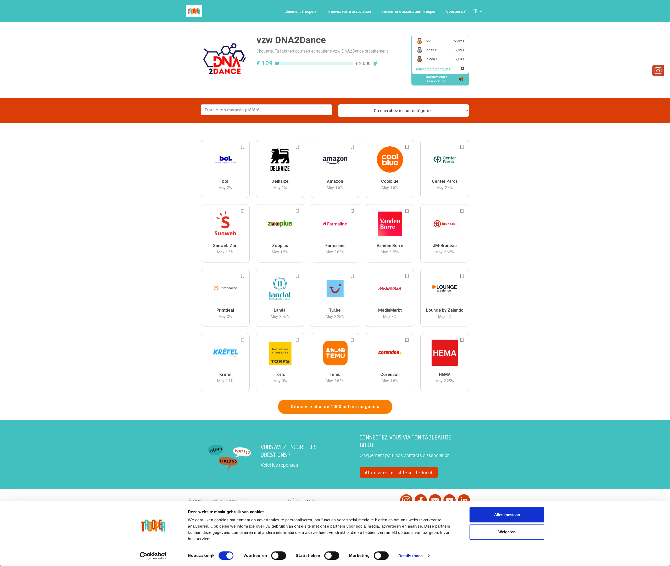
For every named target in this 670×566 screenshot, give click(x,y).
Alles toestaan (507, 514)
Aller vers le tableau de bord (399, 472)
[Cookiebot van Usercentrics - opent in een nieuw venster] (153, 556)
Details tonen (410, 555)
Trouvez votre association (349, 11)
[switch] (278, 555)
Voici (266, 465)
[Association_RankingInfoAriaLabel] (462, 68)
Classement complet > (433, 69)
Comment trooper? (300, 11)
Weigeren (507, 532)
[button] (477, 11)
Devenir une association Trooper (408, 11)
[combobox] (266, 109)
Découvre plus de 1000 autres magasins (335, 406)
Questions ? (456, 11)
